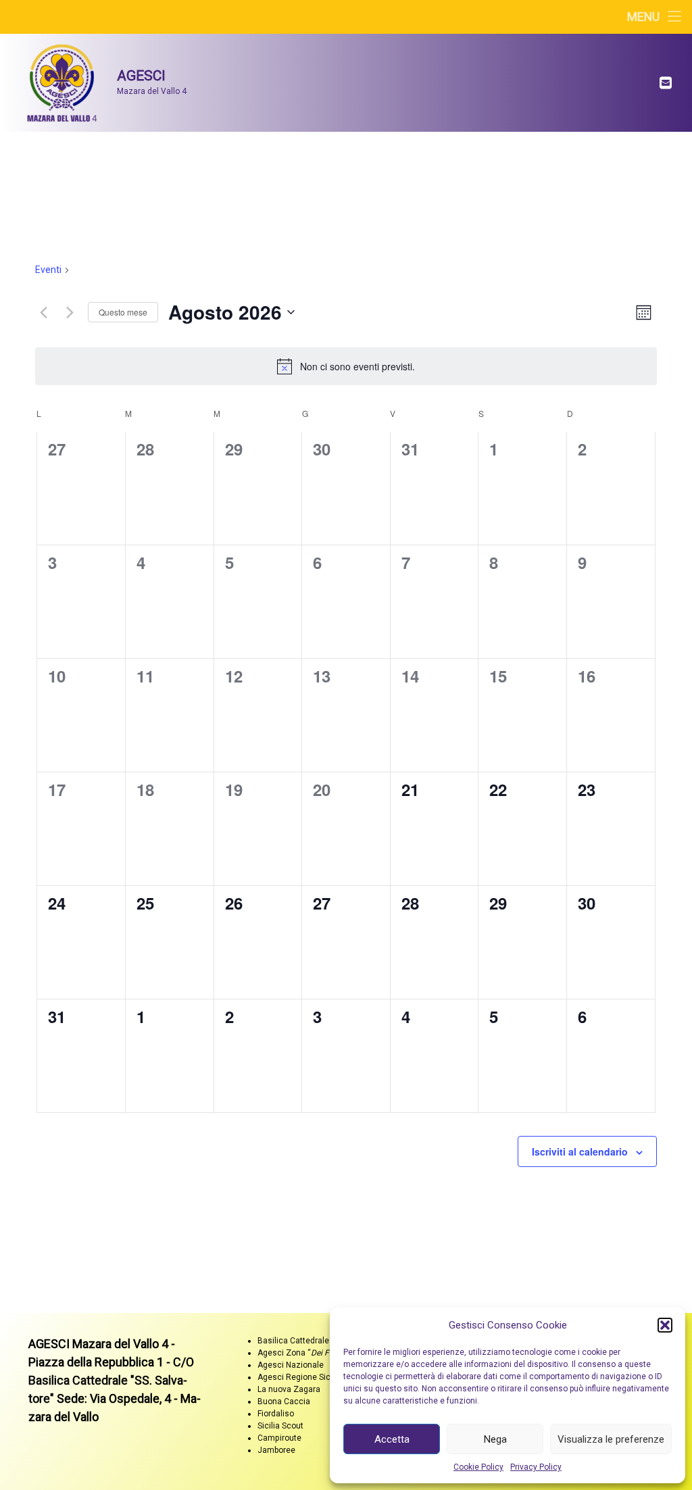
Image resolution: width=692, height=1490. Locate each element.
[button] (665, 1325)
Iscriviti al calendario (580, 1151)
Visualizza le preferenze (611, 1439)
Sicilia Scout (280, 1426)
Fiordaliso (275, 1413)
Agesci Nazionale (290, 1365)
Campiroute (279, 1438)
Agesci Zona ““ (303, 1353)
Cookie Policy (478, 1467)
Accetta (392, 1439)
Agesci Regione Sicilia (299, 1377)
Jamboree (276, 1450)
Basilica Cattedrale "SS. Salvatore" (321, 1340)
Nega (495, 1439)
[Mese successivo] (69, 312)
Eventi (48, 269)
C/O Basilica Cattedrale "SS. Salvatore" (111, 1380)
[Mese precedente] (43, 312)
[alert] (346, 366)
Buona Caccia (283, 1401)
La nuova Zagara (288, 1389)
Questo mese (123, 312)
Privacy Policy (536, 1467)
